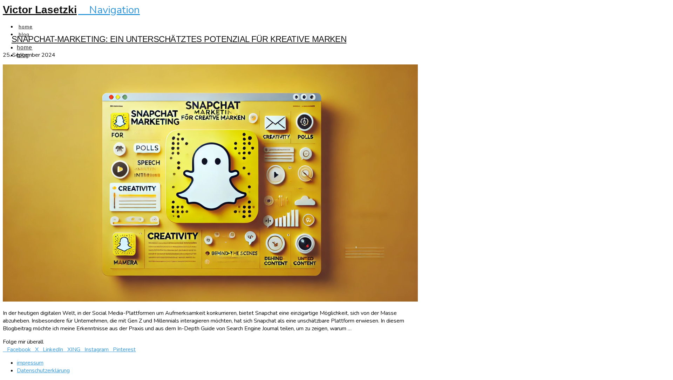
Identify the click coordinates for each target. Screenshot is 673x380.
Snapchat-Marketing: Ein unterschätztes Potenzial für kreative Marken (179, 39)
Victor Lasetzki (40, 9)
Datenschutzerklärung (43, 370)
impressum (30, 363)
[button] (109, 10)
